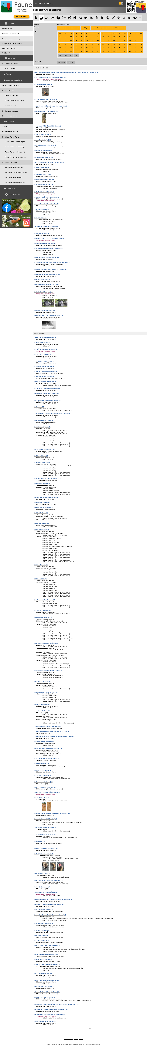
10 (108, 33)
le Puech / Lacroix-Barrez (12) (43, 782)
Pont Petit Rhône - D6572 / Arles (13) (45, 819)
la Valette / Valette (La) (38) (42, 174)
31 (141, 37)
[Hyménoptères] (85, 18)
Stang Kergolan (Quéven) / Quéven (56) (46, 226)
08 (98, 33)
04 (76, 33)
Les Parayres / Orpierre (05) (43, 617)
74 (114, 48)
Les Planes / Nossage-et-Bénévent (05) (46, 643)
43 (119, 40)
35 (76, 40)
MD (65, 55)
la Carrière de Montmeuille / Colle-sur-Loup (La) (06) (50, 77)
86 (92, 51)
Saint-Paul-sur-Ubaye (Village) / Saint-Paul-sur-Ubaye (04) (52, 413)
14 (130, 33)
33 (65, 40)
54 (92, 44)
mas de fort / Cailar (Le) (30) (42, 140)
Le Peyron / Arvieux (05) (41, 523)
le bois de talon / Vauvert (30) (43, 135)
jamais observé (62, 28)
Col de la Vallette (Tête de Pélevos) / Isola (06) (48, 748)
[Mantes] (91, 18)
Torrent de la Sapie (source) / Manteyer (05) (47, 726)
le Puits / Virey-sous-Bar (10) (43, 775)
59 (119, 44)
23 (87, 37)
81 (65, 51)
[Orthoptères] (80, 18)
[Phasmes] (124, 18)
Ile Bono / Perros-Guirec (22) (43, 959)
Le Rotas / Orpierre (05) (41, 530)
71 (98, 48)
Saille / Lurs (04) (39, 407)
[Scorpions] (135, 18)
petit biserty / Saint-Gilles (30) (43, 150)
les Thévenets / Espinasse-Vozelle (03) (46, 349)
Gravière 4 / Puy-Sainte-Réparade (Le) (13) (47, 792)
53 (87, 44)
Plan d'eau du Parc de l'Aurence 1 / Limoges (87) (49, 315)
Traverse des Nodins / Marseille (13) (45, 827)
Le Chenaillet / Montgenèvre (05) (44, 508)
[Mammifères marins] (47, 18)
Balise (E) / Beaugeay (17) (42, 887)
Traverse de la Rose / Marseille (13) (45, 834)
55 (98, 44)
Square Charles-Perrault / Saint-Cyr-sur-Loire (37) (49, 162)
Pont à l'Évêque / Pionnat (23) (43, 973)
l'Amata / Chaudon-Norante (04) (44, 366)
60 (124, 44)
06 (87, 33)
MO (76, 55)
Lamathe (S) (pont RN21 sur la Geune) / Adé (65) (49, 238)
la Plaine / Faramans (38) (42, 168)
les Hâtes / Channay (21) (41, 940)
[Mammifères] (41, 18)
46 (135, 40)
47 (141, 40)
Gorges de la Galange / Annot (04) (44, 361)
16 (141, 33)
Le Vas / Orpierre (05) (40, 579)
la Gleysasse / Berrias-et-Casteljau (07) (46, 758)
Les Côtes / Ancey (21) (41, 935)
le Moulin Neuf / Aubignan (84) (43, 292)
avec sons (71, 62)
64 (60, 48)
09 (103, 33)
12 (119, 33)
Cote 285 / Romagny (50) (42, 209)
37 (87, 40)
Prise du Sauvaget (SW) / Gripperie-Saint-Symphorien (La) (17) (53, 899)
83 (76, 51)
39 (98, 40)
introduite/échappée (98, 28)
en (122, 3)
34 (71, 40)
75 (119, 48)
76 (124, 48)
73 (108, 48)
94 (135, 51)
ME (71, 55)
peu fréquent (85, 28)
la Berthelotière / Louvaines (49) (44, 184)
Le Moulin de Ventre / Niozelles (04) (45, 381)
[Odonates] (63, 18)
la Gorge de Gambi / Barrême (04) (44, 376)
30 (135, 37)
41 (108, 40)
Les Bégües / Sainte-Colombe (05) (44, 600)
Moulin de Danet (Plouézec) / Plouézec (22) (47, 964)
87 (98, 51)
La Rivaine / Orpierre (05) (42, 483)
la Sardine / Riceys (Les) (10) (43, 770)
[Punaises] (102, 18)
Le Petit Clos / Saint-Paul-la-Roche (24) (46, 111)
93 (130, 51)
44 (124, 40)
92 (124, 51)
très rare (72, 28)
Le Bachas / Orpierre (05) (42, 502)
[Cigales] (96, 18)
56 (103, 44)
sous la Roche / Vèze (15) (42, 873)
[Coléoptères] (108, 18)
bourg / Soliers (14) (40, 841)
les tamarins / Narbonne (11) (43, 84)
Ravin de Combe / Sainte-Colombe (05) (46, 692)
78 (135, 48)
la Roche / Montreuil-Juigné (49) (44, 192)
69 (87, 48)
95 (141, 51)
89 (108, 51)
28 (114, 37)
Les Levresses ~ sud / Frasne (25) (44, 987)
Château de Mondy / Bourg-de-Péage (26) (47, 992)
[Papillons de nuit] (74, 18)
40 (103, 40)
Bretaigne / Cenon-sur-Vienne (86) (44, 310)
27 (108, 37)
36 (81, 40)
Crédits (81, 1039)
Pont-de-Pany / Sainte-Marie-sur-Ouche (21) (47, 945)
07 (92, 33)
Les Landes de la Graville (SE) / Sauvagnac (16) (48, 880)
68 (81, 48)
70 (92, 48)
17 (60, 37)
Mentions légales (68, 1039)
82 (71, 51)
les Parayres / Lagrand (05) (42, 610)
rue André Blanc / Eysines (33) (43, 157)
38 (92, 40)
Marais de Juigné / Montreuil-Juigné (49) (46, 197)
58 (114, 44)
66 (71, 48)
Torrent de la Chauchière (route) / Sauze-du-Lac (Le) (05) (51, 731)
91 (119, 51)
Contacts (76, 1039)
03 (71, 33)
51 (76, 44)
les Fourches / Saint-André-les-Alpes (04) (47, 388)
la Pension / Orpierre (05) (42, 462)
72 (103, 48)
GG (60, 55)
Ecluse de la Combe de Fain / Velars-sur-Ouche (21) (50, 915)
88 (103, 51)
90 (114, 51)
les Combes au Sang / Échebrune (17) (45, 99)
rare (78, 28)
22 (81, 37)
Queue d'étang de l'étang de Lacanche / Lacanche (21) (50, 106)
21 (76, 37)
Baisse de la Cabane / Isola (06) (44, 741)
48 (60, 44)
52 (81, 44)
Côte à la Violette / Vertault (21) (43, 909)
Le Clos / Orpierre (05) (41, 513)
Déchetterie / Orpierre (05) (42, 427)
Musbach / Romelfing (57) (42, 233)
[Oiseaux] (36, 18)
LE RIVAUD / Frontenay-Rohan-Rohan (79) (47, 274)
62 (135, 44)
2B (130, 37)
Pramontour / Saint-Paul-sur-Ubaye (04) (46, 393)
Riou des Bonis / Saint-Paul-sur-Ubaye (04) (47, 400)
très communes (120, 28)
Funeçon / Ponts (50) (40, 218)
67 (76, 48)
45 (130, 40)
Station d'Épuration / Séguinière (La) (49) (46, 204)
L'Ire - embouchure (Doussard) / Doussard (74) (48, 248)
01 (60, 33)
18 (65, 37)
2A (125, 37)
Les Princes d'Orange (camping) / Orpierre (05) (48, 670)
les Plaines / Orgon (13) (41, 797)
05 (81, 33)
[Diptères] (118, 18)
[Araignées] (130, 18)
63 (141, 44)
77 (130, 48)
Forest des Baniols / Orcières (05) (44, 449)
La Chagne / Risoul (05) (41, 456)
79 (141, 48)
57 (108, 44)
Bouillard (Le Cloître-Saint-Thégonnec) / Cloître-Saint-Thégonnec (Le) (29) (56, 1004)
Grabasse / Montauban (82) (42, 279)
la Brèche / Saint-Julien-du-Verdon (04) (46, 371)
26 (103, 37)
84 (81, 51)
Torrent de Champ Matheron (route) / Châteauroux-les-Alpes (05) (54, 736)
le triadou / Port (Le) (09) (41, 763)
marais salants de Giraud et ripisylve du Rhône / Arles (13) (52, 814)
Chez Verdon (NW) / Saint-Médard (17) (45, 892)
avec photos (61, 62)
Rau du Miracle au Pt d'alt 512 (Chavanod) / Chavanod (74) (52, 262)
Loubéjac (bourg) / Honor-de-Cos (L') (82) (46, 284)
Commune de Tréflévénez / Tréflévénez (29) (47, 126)
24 (92, 37)
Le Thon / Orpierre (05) (41, 565)
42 (114, 40)
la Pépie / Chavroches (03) (42, 342)
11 (114, 33)
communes (109, 28)
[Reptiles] (52, 18)
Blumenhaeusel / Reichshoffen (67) (45, 243)
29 (119, 37)
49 (65, 44)
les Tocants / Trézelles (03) (42, 354)
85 (87, 51)
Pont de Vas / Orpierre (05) (42, 681)
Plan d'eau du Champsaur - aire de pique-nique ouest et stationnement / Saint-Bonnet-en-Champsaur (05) (66, 72)
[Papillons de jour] (69, 18)
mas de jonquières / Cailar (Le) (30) (45, 145)
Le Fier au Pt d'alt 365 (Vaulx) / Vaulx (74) (46, 257)
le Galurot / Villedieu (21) (41, 930)
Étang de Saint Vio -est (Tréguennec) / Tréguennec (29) (50, 1009)
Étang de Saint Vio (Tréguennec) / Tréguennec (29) (49, 1014)
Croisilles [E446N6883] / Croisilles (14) (46, 848)
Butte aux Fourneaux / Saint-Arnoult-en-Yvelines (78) (50, 269)
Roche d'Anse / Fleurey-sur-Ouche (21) (46, 954)
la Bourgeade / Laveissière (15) (43, 854)
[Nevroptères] (113, 18)
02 (65, 33)
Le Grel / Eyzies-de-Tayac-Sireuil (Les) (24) (47, 980)
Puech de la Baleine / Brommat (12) (45, 787)
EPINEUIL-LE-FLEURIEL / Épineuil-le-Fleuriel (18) (49, 904)
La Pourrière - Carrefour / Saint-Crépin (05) (47, 478)
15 (135, 33)
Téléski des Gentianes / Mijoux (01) (45, 337)
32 (60, 40)
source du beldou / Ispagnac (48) (44, 179)
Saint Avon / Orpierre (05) (42, 711)
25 (98, 37)
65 (65, 48)
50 (71, 44)
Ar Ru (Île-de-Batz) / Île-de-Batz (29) (45, 997)
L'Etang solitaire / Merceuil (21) (43, 923)
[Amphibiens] (58, 18)
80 (60, 51)
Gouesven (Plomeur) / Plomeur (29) (45, 1021)
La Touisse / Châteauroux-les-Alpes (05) (46, 497)
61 (130, 44)
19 (71, 37)
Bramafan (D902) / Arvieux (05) (43, 420)
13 (124, 33)
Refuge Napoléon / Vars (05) (42, 704)
